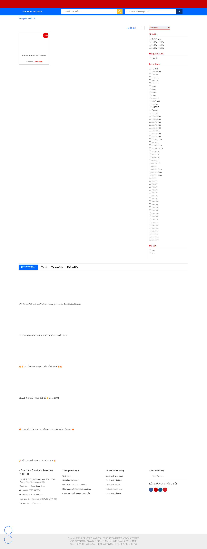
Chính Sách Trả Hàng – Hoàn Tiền (76, 493)
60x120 (154, 184)
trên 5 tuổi (156, 101)
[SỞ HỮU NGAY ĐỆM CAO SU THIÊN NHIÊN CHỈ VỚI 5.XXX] (103, 318)
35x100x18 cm (157, 148)
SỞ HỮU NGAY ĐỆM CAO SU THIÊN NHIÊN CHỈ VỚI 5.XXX (43, 335)
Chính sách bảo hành (114, 480)
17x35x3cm (156, 119)
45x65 (154, 166)
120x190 (155, 208)
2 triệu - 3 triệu (158, 45)
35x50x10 (155, 151)
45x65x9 (155, 98)
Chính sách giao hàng (114, 476)
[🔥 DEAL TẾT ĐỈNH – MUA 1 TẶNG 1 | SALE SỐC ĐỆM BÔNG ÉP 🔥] (103, 413)
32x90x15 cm (157, 146)
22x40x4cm (156, 122)
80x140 (154, 199)
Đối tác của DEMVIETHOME (74, 485)
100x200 (155, 205)
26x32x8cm (156, 134)
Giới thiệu (66, 476)
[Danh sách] (143, 28)
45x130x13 (156, 163)
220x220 (155, 240)
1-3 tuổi (155, 69)
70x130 (154, 190)
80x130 (154, 196)
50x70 (154, 178)
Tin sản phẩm (57, 267)
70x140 (154, 193)
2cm (153, 250)
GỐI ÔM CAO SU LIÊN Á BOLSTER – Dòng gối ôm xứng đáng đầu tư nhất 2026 (50, 304)
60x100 (154, 181)
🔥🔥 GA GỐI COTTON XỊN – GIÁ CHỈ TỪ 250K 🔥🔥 (40, 367)
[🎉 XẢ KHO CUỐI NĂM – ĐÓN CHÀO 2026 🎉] (103, 444)
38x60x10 (155, 157)
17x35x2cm (156, 116)
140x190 (155, 213)
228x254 (155, 84)
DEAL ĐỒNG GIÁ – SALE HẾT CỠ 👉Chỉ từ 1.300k (39, 398)
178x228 (155, 78)
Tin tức (44, 267)
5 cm (153, 253)
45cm (154, 95)
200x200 (155, 234)
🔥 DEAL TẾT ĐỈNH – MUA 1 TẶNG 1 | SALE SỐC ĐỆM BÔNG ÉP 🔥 (46, 429)
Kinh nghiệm (72, 267)
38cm (154, 86)
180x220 (155, 231)
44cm (154, 92)
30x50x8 (155, 143)
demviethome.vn (33, 503)
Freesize (155, 110)
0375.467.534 (34, 490)
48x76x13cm (157, 175)
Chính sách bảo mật (113, 493)
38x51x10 (155, 154)
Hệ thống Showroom (70, 480)
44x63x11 (155, 160)
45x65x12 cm (157, 169)
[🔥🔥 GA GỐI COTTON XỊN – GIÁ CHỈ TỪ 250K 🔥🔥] (103, 350)
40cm (154, 89)
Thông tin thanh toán (114, 489)
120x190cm (156, 72)
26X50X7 (155, 107)
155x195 (155, 222)
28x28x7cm (156, 137)
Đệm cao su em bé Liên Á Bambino (34, 56)
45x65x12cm (157, 172)
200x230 (155, 81)
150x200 (155, 75)
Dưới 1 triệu (156, 39)
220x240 (155, 104)
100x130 (155, 113)
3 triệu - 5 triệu (158, 48)
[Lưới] (138, 28)
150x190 (155, 219)
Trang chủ (23, 18)
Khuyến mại (28, 267)
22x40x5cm (156, 125)
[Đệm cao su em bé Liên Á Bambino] (34, 42)
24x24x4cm (156, 128)
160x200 (155, 225)
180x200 (155, 228)
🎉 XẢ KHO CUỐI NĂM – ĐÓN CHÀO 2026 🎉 (37, 461)
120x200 (155, 210)
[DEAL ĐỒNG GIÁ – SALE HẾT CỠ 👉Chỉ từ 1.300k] (103, 381)
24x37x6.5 (156, 131)
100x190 (155, 202)
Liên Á (154, 58)
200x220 (155, 237)
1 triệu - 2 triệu (158, 42)
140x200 (155, 216)
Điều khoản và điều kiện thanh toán (76, 489)
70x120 (154, 187)
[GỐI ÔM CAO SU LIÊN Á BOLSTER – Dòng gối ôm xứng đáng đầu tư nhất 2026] (103, 287)
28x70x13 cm (157, 140)
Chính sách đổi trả (113, 485)
